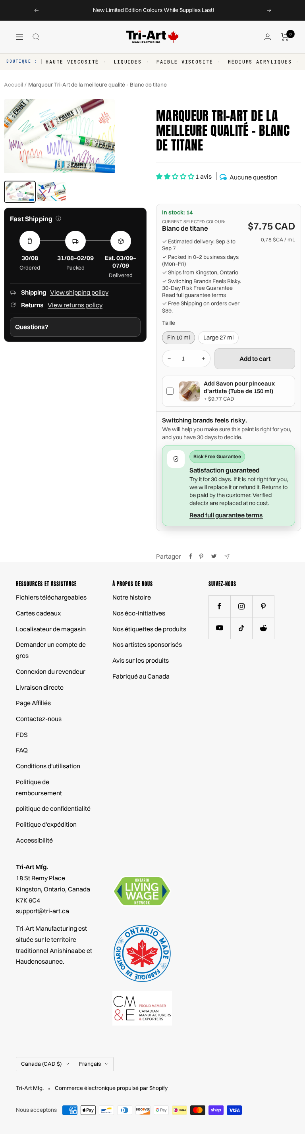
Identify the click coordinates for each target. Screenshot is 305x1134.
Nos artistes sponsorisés (147, 644)
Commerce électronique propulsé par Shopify (111, 1088)
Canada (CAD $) (41, 1063)
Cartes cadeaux (38, 613)
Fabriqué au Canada (141, 676)
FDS (22, 735)
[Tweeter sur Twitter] (213, 556)
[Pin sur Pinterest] (201, 556)
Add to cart (254, 359)
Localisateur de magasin (51, 629)
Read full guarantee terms (194, 295)
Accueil (13, 84)
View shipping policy (79, 292)
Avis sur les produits (140, 660)
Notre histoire (131, 597)
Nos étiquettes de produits (149, 629)
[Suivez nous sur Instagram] (241, 606)
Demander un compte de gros (51, 650)
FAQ (22, 750)
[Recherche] (36, 36)
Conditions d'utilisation (48, 766)
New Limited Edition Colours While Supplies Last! (153, 10)
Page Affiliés (33, 703)
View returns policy (75, 305)
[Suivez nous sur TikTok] (241, 628)
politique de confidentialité (53, 808)
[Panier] (285, 37)
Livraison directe (40, 687)
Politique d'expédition (46, 824)
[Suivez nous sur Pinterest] (263, 606)
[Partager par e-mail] (227, 556)
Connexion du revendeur (50, 671)
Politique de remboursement (39, 787)
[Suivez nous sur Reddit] (263, 628)
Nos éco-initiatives (138, 613)
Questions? (31, 327)
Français (90, 1063)
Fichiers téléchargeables (51, 597)
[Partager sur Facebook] (190, 556)
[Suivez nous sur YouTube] (219, 628)
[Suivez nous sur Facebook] (219, 606)
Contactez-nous (39, 719)
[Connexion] (267, 36)
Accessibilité (34, 840)
